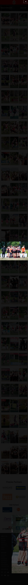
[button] (26, 1)
